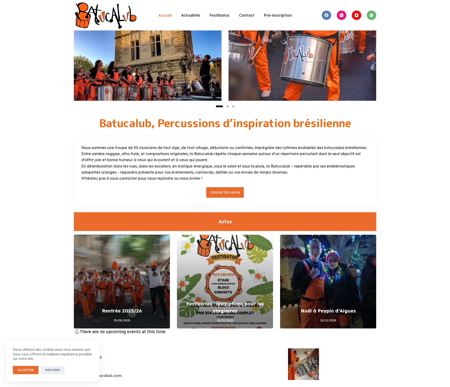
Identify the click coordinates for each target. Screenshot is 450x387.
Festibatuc (220, 15)
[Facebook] (326, 15)
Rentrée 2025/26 (122, 311)
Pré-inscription (278, 15)
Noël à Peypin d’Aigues (328, 311)
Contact (247, 15)
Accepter (26, 370)
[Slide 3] (233, 106)
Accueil (165, 15)
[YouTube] (356, 15)
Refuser (52, 370)
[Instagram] (341, 15)
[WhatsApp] (371, 15)
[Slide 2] (227, 106)
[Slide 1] (219, 106)
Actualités (190, 15)
